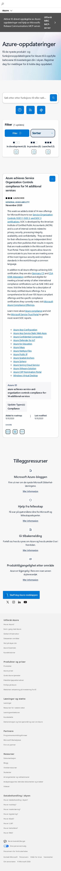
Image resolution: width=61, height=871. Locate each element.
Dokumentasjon (10, 758)
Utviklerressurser (10, 767)
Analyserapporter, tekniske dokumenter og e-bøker (23, 782)
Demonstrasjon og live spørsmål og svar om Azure (23, 722)
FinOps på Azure (10, 685)
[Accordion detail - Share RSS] (15, 431)
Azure (5, 10)
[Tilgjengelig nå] (48, 151)
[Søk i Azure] (2, 3)
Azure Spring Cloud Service (26, 364)
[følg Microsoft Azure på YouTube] (25, 602)
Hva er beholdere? (11, 828)
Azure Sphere (19, 361)
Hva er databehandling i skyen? (16, 800)
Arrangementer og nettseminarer (16, 777)
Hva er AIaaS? (9, 819)
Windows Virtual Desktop (25, 375)
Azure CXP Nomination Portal (27, 371)
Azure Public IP (20, 354)
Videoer (7, 786)
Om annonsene (9, 861)
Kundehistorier (9, 652)
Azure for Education (22, 343)
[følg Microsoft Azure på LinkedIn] (19, 602)
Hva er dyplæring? (11, 814)
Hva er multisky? (10, 804)
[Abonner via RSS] (30, 110)
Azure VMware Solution (24, 368)
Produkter (8, 666)
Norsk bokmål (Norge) (16, 841)
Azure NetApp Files (22, 350)
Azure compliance (33, 310)
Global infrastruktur (11, 634)
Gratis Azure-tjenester (12, 675)
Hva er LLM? (8, 823)
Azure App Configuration (25, 329)
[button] (20, 110)
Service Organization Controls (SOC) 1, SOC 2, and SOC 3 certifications (30, 218)
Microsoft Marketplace (12, 740)
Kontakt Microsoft (10, 857)
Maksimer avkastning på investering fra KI (20, 689)
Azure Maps (19, 347)
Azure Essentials (10, 648)
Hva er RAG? (8, 833)
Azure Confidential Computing (27, 336)
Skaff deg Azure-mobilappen (24, 594)
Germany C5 (38, 273)
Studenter (7, 772)
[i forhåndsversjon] (34, 151)
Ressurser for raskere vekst (14, 708)
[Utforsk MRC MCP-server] (41, 110)
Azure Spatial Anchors (23, 357)
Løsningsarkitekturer (12, 712)
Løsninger (7, 703)
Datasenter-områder (11, 638)
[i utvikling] (16, 151)
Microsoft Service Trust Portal (25, 314)
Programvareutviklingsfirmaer (15, 735)
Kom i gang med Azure (12, 629)
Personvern (23, 857)
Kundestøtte (8, 717)
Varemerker (48, 857)
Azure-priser (8, 671)
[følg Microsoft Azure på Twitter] (7, 602)
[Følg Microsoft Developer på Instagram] (13, 602)
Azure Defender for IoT (24, 340)
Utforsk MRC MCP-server (48, 22)
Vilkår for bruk (36, 857)
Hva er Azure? (9, 624)
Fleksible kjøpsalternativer (14, 680)
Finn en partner (10, 745)
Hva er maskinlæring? (12, 809)
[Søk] (53, 97)
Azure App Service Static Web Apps (30, 333)
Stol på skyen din (10, 643)
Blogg (6, 763)
